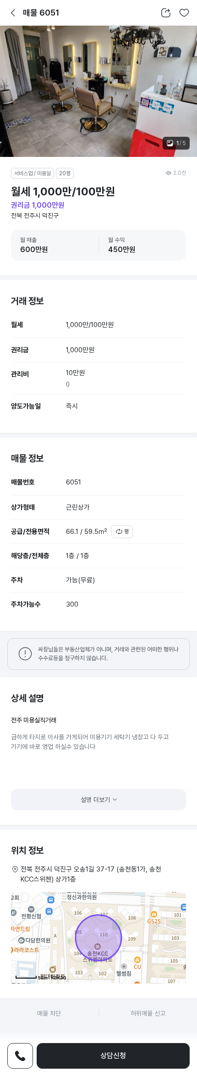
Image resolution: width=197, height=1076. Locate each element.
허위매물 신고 (148, 1013)
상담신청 (113, 1055)
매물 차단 (49, 1013)
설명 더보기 (95, 799)
